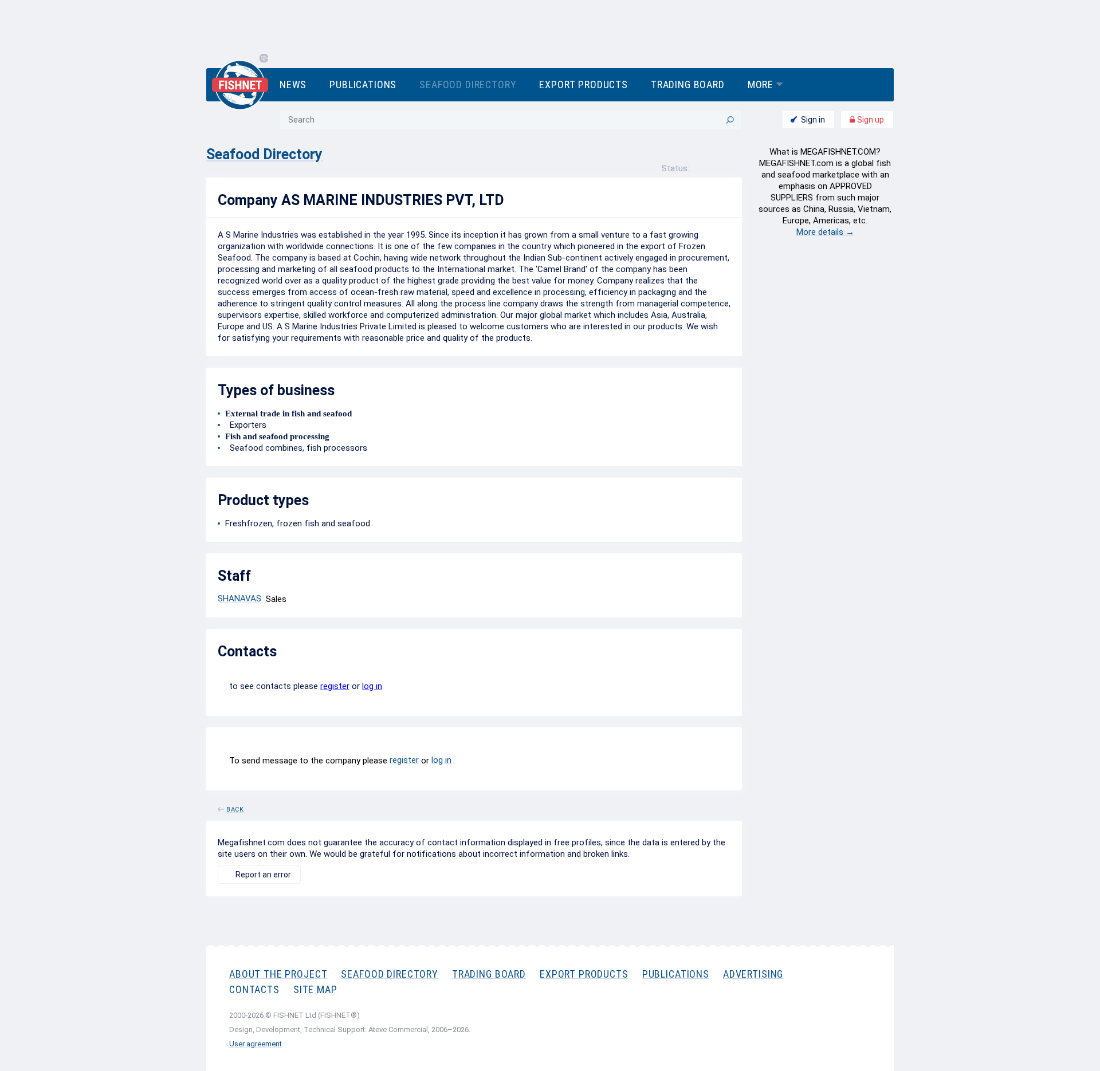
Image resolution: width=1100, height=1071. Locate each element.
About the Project (278, 974)
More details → (825, 232)
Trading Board (688, 84)
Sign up (869, 119)
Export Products (583, 84)
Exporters (245, 425)
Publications (362, 84)
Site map (315, 989)
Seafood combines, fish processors (296, 448)
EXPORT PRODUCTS (584, 974)
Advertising (753, 974)
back (235, 807)
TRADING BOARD (489, 974)
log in (372, 686)
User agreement (255, 1044)
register (334, 686)
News (293, 84)
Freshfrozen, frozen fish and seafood (297, 523)
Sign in (813, 119)
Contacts (254, 989)
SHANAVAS (239, 598)
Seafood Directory (467, 84)
